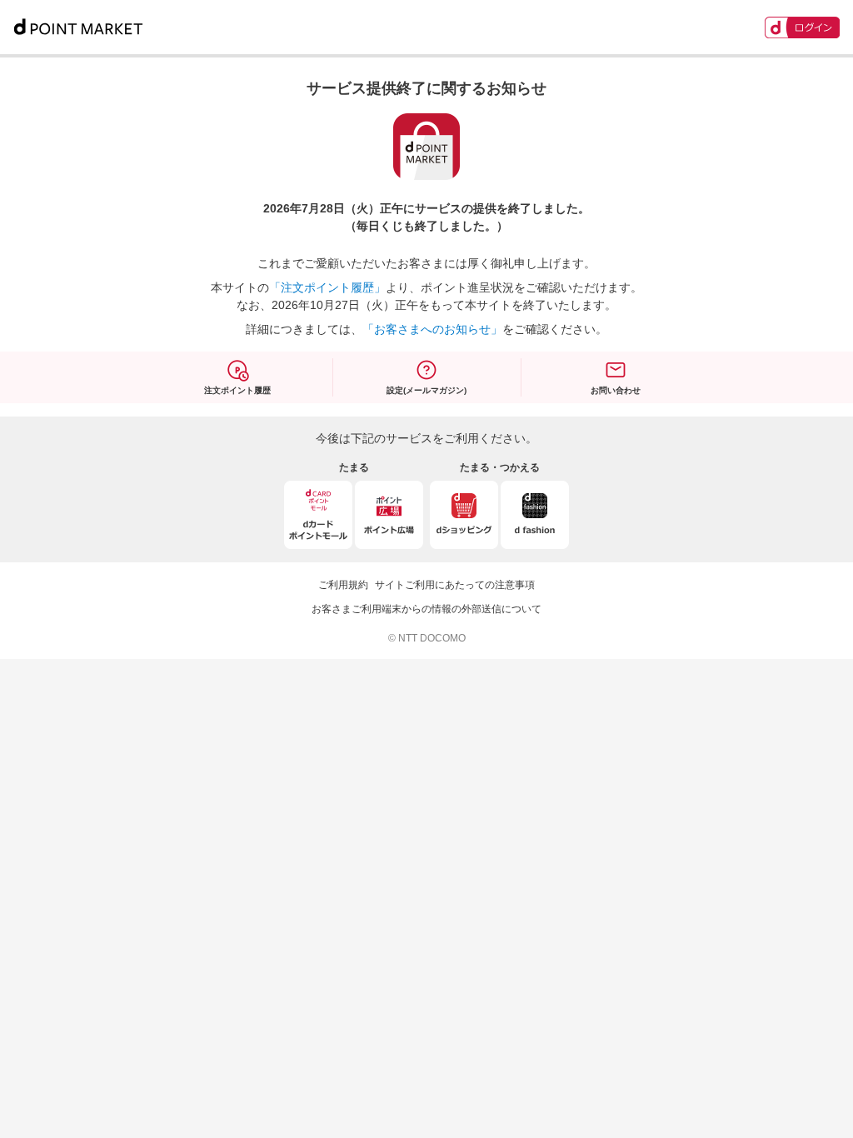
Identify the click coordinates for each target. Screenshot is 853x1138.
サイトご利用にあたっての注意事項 (455, 585)
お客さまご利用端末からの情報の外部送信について (426, 609)
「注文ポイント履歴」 (327, 287)
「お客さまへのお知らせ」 (432, 329)
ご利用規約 (343, 585)
